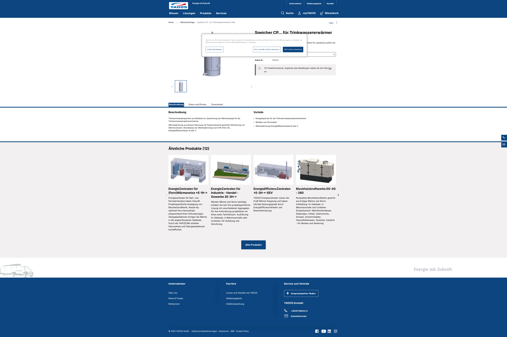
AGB (232, 331)
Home (170, 22)
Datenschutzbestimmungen (204, 331)
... (177, 22)
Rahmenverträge (187, 22)
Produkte (205, 13)
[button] (301, 293)
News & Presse (175, 298)
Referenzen (173, 304)
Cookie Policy (242, 331)
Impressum (224, 331)
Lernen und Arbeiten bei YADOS (241, 292)
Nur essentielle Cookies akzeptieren (266, 49)
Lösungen (189, 13)
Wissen (173, 13)
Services (221, 13)
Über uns (172, 292)
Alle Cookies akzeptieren (293, 49)
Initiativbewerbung (235, 304)
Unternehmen (295, 3)
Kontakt (330, 3)
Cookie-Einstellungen (214, 49)
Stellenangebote (314, 3)
